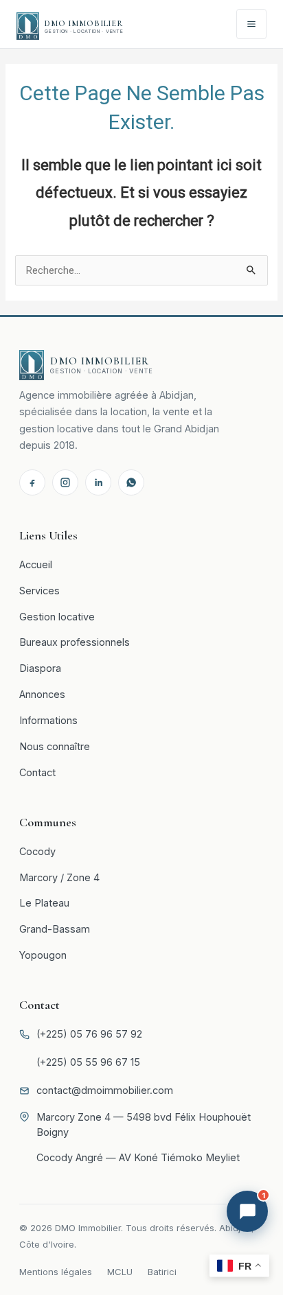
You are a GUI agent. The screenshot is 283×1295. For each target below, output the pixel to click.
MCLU (120, 1271)
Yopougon (43, 955)
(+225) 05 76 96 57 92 (89, 1034)
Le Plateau (44, 903)
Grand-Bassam (54, 929)
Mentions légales (55, 1271)
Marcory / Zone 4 (59, 877)
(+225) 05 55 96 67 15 (88, 1062)
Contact (37, 772)
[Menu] (251, 24)
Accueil (35, 564)
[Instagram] (65, 482)
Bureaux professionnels (74, 642)
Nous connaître (54, 746)
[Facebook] (32, 482)
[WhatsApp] (131, 482)
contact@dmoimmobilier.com (104, 1090)
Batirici (162, 1271)
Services (39, 590)
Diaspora (40, 668)
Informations (48, 720)
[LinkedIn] (98, 482)
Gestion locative (57, 616)
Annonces (42, 694)
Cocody (37, 851)
